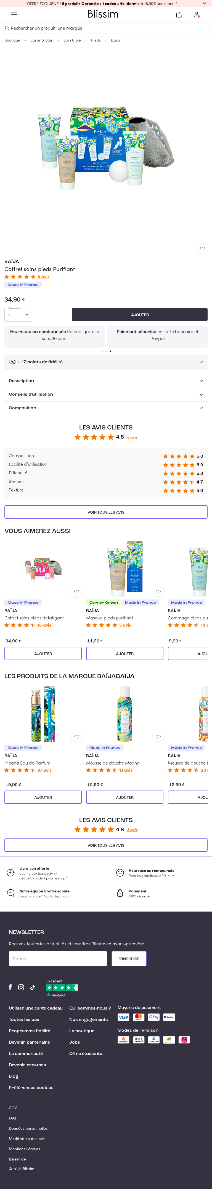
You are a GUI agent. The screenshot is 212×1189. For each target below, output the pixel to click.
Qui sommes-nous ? (90, 1008)
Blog (13, 1076)
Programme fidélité (29, 1031)
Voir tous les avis (106, 512)
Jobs (74, 1042)
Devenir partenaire (29, 1042)
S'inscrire (129, 959)
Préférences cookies (31, 1088)
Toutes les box (24, 1020)
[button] (106, 3)
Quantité (15, 308)
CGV (13, 1107)
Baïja (11, 261)
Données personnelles (28, 1128)
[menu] (14, 14)
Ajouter (140, 315)
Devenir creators (27, 1065)
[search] (7, 28)
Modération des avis (27, 1138)
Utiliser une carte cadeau (36, 1008)
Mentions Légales (24, 1148)
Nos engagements (88, 1020)
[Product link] (43, 584)
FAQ (12, 1118)
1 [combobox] (9, 315)
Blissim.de (17, 1159)
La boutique (81, 1031)
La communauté (26, 1054)
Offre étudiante (85, 1054)
